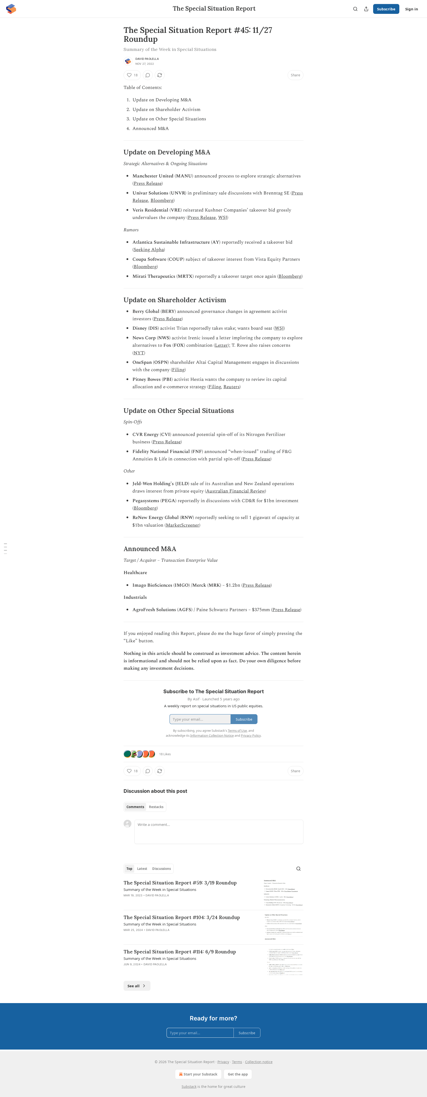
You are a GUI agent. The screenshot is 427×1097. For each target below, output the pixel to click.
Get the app (238, 1074)
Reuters (231, 386)
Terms (237, 1061)
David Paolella (147, 59)
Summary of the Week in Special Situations (160, 889)
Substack (189, 1086)
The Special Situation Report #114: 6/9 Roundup (180, 952)
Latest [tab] (142, 868)
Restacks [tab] (156, 807)
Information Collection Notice (212, 735)
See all (134, 985)
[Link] (117, 152)
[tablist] (145, 807)
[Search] (355, 9)
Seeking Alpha (149, 249)
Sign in (411, 8)
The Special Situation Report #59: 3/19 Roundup (180, 883)
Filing (178, 369)
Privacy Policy (251, 735)
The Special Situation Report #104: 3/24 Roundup (182, 917)
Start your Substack (200, 1074)
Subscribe (386, 8)
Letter (221, 345)
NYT (139, 353)
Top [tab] (129, 868)
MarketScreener (182, 525)
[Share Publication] (366, 9)
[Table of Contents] (5, 548)
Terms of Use (237, 730)
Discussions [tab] (161, 868)
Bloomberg (161, 200)
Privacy (223, 1061)
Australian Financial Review (235, 491)
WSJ (222, 217)
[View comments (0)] (148, 75)
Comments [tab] (135, 807)
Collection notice (259, 1061)
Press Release (148, 183)
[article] (213, 893)
